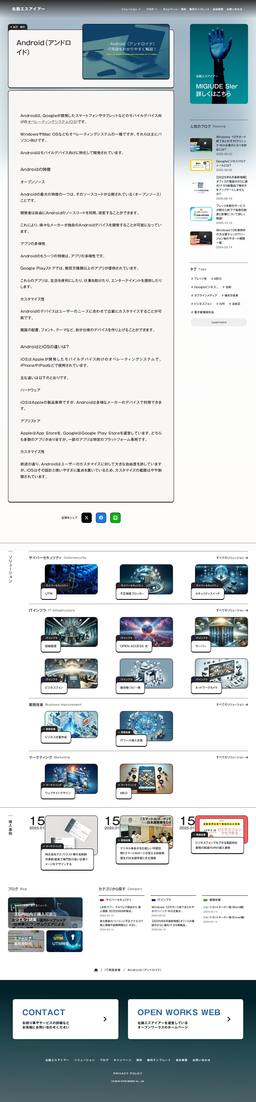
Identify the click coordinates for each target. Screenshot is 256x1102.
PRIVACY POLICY (128, 1073)
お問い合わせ (202, 1060)
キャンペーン (123, 1060)
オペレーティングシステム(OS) (53, 121)
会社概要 (182, 1060)
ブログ (104, 1060)
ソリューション (84, 1060)
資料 (139, 1060)
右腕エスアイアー (57, 1060)
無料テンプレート (159, 1060)
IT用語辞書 (113, 970)
